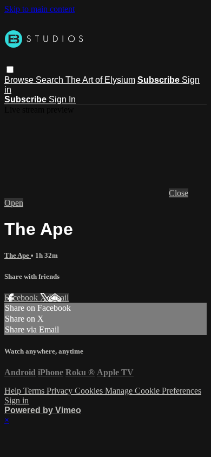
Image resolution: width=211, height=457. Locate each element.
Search (50, 79)
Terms (35, 390)
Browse (20, 79)
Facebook (22, 297)
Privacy (61, 390)
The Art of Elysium (100, 79)
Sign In (62, 99)
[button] (10, 69)
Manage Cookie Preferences (153, 390)
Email (59, 297)
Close (178, 193)
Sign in (16, 400)
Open (13, 202)
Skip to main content (39, 9)
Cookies (90, 390)
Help (13, 390)
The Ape (17, 255)
